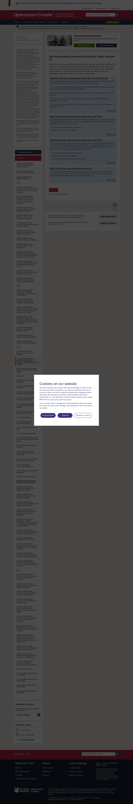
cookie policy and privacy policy (60, 399)
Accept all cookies (48, 415)
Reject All (65, 415)
